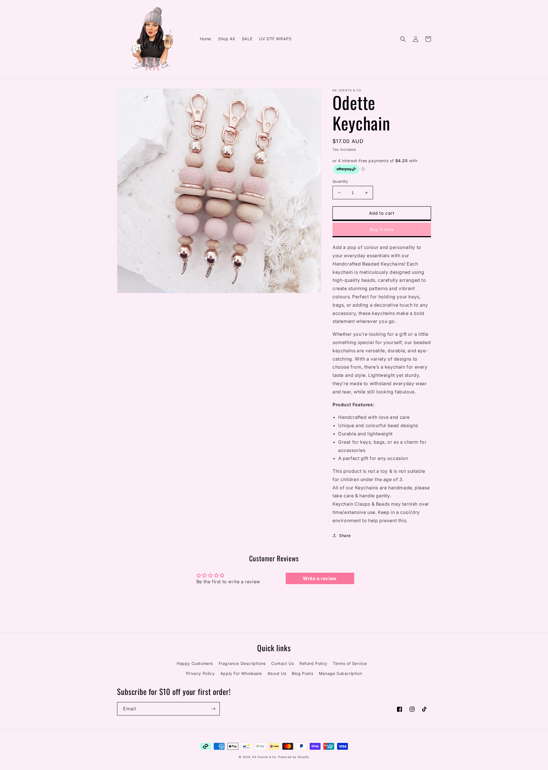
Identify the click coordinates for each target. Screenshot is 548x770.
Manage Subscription (340, 673)
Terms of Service (350, 663)
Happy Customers (195, 663)
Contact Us (282, 663)
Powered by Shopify (293, 757)
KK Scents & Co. (264, 757)
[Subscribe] (213, 708)
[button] (403, 39)
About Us (276, 673)
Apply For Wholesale (241, 673)
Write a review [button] (320, 578)
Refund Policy (313, 663)
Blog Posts (302, 673)
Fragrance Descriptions (242, 663)
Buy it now (382, 229)
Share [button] (345, 535)
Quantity (340, 181)
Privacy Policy (200, 673)
